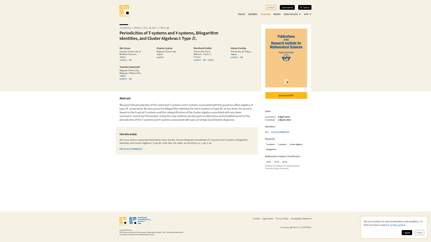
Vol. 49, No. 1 (150, 27)
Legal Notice (267, 218)
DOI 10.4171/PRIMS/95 (131, 148)
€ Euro (295, 227)
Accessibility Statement (301, 218)
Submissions (287, 7)
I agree (407, 232)
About (241, 14)
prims (137, 27)
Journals (265, 14)
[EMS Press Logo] (124, 11)
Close (419, 232)
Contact (271, 7)
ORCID (211, 60)
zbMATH (123, 60)
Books (277, 14)
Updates (252, 14)
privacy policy (397, 225)
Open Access (291, 14)
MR (130, 60)
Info (306, 14)
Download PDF (286, 95)
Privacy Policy (282, 218)
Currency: (284, 227)
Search (306, 7)
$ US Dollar (306, 227)
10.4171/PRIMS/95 (280, 132)
